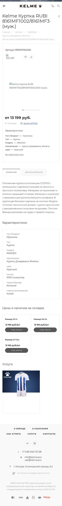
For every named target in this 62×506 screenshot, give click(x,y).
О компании (40, 428)
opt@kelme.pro (33, 460)
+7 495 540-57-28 (31, 452)
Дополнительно (34, 172)
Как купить (13, 434)
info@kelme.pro (33, 457)
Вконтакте (27, 443)
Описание (11, 172)
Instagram (35, 443)
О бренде (19, 428)
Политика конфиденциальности (33, 473)
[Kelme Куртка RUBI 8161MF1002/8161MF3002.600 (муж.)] (31, 86)
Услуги (32, 434)
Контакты (49, 434)
